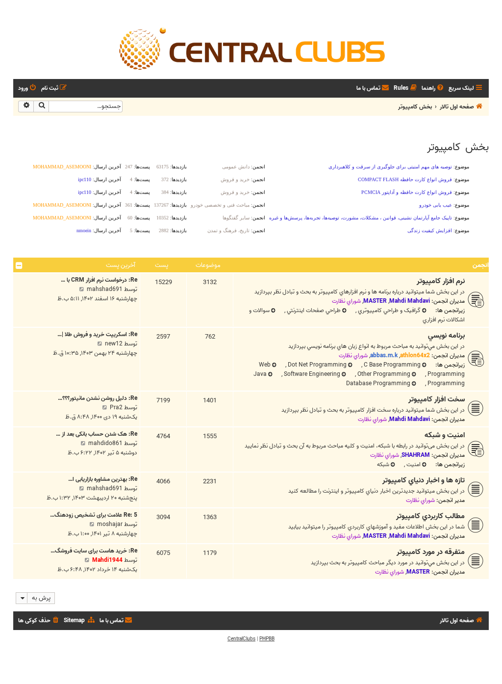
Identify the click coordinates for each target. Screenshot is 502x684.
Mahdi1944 (107, 560)
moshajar (110, 524)
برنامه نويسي (446, 336)
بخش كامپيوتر (458, 147)
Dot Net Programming (316, 364)
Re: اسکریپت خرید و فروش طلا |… (97, 334)
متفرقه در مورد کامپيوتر (431, 552)
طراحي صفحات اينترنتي (313, 310)
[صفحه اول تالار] (251, 48)
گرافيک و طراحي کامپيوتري (388, 310)
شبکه (383, 464)
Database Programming (378, 383)
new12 (114, 343)
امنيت (413, 464)
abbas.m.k (384, 355)
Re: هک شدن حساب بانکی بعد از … (96, 434)
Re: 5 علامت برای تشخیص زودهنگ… (93, 515)
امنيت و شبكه (445, 435)
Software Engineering (311, 374)
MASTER (375, 301)
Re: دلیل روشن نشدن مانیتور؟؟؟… (97, 398)
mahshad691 (105, 289)
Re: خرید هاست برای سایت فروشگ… (93, 550)
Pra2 (116, 407)
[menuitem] (433, 88)
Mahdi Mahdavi (409, 301)
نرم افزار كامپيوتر (441, 281)
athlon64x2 (415, 355)
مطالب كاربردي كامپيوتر (430, 516)
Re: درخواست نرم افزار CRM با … (99, 280)
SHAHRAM (416, 455)
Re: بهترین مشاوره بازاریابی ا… (102, 479)
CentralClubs (241, 639)
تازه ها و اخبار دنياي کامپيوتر (423, 480)
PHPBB (267, 639)
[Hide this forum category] (19, 265)
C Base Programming (391, 364)
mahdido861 (105, 443)
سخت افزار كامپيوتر (436, 399)
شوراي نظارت (346, 301)
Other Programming (383, 374)
